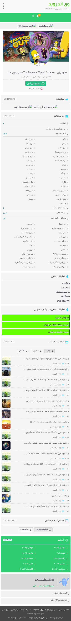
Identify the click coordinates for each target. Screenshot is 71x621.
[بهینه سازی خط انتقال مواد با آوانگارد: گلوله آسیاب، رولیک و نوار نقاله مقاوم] (6, 365)
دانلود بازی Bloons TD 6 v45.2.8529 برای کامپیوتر (45, 464)
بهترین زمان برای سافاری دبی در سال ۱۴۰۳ (48, 422)
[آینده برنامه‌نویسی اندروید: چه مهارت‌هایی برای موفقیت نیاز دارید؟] (6, 449)
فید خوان (33, 618)
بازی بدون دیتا (60, 152)
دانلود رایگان (33, 83)
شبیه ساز (29, 178)
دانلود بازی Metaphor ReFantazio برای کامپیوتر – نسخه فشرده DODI (45, 475)
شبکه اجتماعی (60, 241)
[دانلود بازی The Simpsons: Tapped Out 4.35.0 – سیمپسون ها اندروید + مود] (39, 65)
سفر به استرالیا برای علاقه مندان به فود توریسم (46, 411)
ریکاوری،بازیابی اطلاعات (23, 237)
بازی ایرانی (28, 148)
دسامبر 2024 (27, 558)
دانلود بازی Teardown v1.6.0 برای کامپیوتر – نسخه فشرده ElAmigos (45, 506)
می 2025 (60, 553)
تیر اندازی (29, 165)
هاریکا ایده (65, 296)
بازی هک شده (60, 160)
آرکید (64, 139)
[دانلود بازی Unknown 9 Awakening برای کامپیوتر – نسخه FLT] (6, 491)
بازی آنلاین (62, 148)
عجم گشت (65, 288)
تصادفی (22, 350)
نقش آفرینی (61, 199)
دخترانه (30, 169)
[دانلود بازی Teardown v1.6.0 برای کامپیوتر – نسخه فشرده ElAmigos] (6, 513)
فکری (64, 182)
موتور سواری (60, 195)
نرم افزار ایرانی (60, 258)
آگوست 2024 (26, 569)
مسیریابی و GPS (59, 254)
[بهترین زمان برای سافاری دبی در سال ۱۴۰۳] (6, 428)
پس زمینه (62, 232)
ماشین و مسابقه (59, 190)
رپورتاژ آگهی (61, 213)
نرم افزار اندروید (58, 218)
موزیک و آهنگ (27, 254)
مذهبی (63, 250)
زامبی (31, 173)
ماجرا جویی (25, 76)
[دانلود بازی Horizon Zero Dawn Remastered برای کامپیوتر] (6, 460)
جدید (48, 350)
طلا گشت (66, 283)
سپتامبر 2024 (58, 569)
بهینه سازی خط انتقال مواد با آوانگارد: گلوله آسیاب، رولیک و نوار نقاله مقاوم (45, 359)
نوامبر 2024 (59, 564)
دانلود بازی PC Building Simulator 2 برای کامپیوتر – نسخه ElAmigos (45, 380)
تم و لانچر (62, 237)
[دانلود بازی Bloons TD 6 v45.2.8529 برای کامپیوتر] (6, 470)
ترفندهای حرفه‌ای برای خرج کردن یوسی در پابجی (46, 401)
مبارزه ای (29, 190)
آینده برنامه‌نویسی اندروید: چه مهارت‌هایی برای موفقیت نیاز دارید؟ (45, 443)
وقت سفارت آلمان (59, 496)
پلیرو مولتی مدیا (27, 232)
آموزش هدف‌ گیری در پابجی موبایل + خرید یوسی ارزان (45, 369)
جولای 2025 (27, 548)
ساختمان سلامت (63, 292)
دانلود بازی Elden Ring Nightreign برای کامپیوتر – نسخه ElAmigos (45, 390)
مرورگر (30, 250)
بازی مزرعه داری (59, 156)
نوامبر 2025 (59, 548)
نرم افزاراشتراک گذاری (24, 262)
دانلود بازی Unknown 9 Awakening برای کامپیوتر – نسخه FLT (45, 485)
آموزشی (63, 123)
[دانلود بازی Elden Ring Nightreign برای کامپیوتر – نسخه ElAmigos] (6, 396)
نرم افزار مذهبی (26, 258)
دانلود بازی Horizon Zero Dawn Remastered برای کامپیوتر (45, 454)
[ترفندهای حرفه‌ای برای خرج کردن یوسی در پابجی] (6, 407)
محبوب (35, 350)
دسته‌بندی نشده (59, 208)
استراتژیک (29, 139)
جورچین (63, 169)
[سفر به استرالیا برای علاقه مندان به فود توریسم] (6, 418)
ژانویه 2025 (59, 558)
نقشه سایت (22, 618)
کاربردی (63, 245)
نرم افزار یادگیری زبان (57, 262)
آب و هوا (62, 224)
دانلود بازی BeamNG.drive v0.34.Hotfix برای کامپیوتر (45, 432)
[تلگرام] (33, 15)
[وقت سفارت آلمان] (6, 502)
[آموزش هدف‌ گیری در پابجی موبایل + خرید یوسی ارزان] (6, 375)
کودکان (30, 245)
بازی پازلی (29, 152)
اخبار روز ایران (63, 301)
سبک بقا (63, 178)
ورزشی (63, 203)
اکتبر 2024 (27, 564)
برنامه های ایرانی (26, 228)
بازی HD (29, 143)
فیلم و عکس (28, 241)
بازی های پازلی (27, 156)
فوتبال (63, 186)
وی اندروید (44, 610)
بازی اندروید (36, 76)
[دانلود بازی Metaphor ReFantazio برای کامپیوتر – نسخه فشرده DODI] (6, 481)
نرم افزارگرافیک (59, 267)
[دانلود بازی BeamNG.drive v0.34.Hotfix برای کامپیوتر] (6, 439)
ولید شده (12, 618)
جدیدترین (25, 529)
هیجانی (30, 199)
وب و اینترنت (28, 267)
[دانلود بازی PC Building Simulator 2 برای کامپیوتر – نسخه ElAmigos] (6, 386)
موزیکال (30, 195)
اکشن (64, 143)
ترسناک (30, 160)
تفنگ (64, 165)
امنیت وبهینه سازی (59, 228)
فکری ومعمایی (27, 182)
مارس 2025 (27, 553)
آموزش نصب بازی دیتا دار (56, 129)
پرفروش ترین (42, 529)
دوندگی (63, 173)
